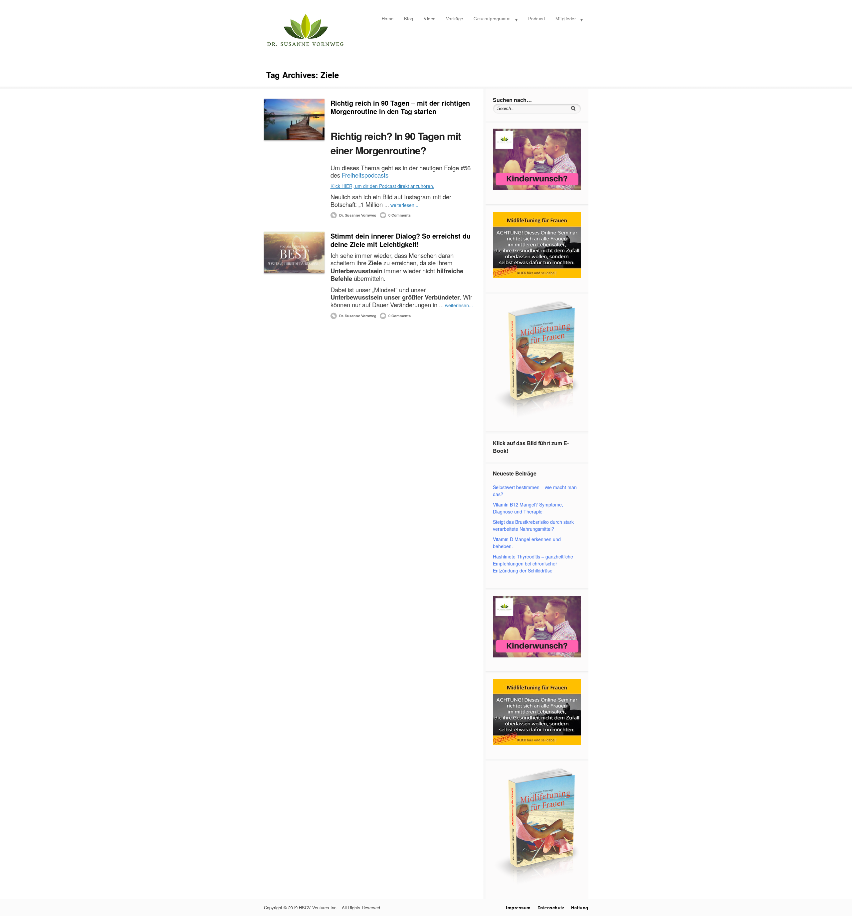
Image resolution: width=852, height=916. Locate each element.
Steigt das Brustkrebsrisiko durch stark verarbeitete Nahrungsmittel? (533, 525)
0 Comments (399, 215)
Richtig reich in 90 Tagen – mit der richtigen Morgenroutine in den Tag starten (400, 107)
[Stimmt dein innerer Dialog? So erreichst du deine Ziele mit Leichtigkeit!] (294, 252)
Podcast (536, 18)
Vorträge (454, 18)
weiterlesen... (404, 205)
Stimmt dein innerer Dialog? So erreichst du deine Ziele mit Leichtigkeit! (400, 240)
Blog (408, 18)
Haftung (579, 907)
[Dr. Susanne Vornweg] (305, 45)
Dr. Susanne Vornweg (357, 215)
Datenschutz (551, 907)
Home (388, 18)
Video (430, 18)
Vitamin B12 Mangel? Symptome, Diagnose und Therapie (528, 508)
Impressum (518, 907)
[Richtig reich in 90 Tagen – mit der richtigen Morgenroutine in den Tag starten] (294, 119)
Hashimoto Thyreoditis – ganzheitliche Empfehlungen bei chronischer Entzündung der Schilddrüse (533, 563)
